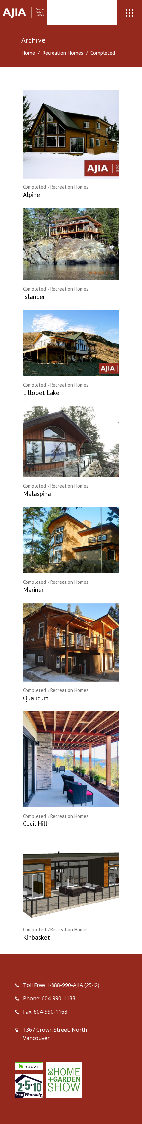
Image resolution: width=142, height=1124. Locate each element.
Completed (34, 187)
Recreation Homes (62, 52)
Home (28, 52)
